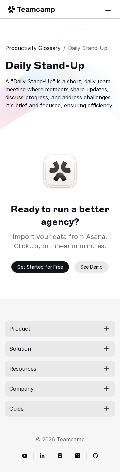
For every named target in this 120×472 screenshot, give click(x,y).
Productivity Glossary (33, 48)
